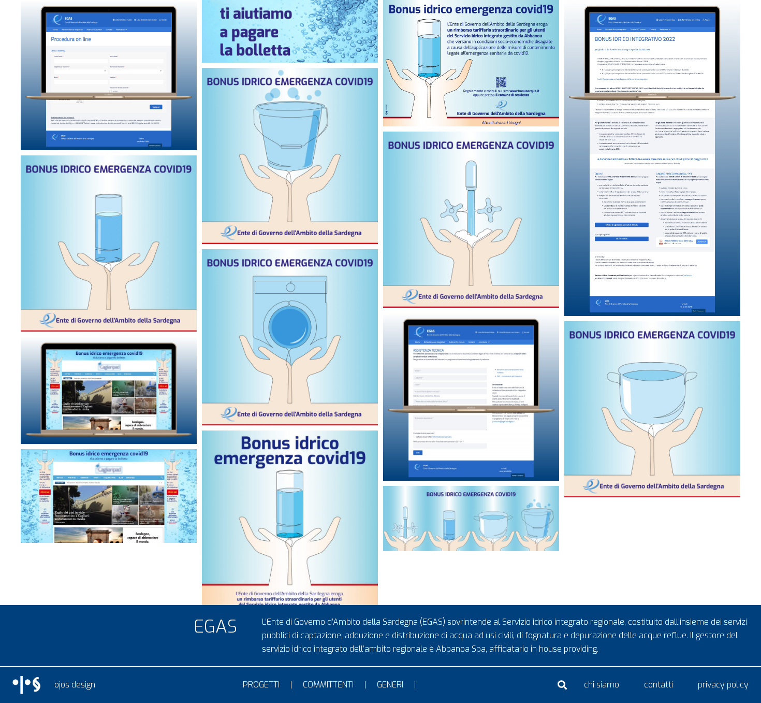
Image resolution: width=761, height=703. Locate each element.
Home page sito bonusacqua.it (652, 20)
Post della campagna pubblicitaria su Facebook (290, 85)
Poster (289, 446)
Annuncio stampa (471, 10)
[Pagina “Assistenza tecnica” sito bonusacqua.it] (471, 397)
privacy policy (723, 684)
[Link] (27, 685)
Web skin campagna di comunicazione (109, 346)
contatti (658, 684)
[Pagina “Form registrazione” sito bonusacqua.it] (109, 75)
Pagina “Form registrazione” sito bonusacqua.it (109, 16)
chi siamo (601, 684)
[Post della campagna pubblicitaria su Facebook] (290, 156)
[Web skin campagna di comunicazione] (109, 390)
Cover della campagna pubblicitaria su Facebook (471, 498)
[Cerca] (562, 685)
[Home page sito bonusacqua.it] (652, 158)
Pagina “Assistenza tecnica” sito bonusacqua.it (471, 330)
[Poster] (290, 554)
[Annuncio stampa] (471, 63)
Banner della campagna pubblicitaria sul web (290, 12)
